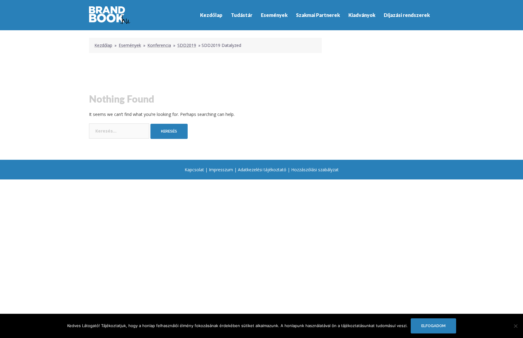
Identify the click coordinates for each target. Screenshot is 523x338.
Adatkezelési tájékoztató (262, 169)
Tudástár (241, 15)
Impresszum (221, 169)
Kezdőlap (211, 15)
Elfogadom (433, 325)
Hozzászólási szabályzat (315, 169)
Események (274, 15)
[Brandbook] (109, 15)
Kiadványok (361, 15)
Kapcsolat (194, 169)
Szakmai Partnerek (318, 15)
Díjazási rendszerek (407, 15)
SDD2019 (186, 45)
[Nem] (515, 326)
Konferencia (159, 45)
